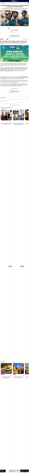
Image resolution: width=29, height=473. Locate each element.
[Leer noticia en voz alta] (10, 31)
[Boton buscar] (1, 2)
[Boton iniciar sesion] (28, 2)
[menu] (1, 1)
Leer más (10, 266)
